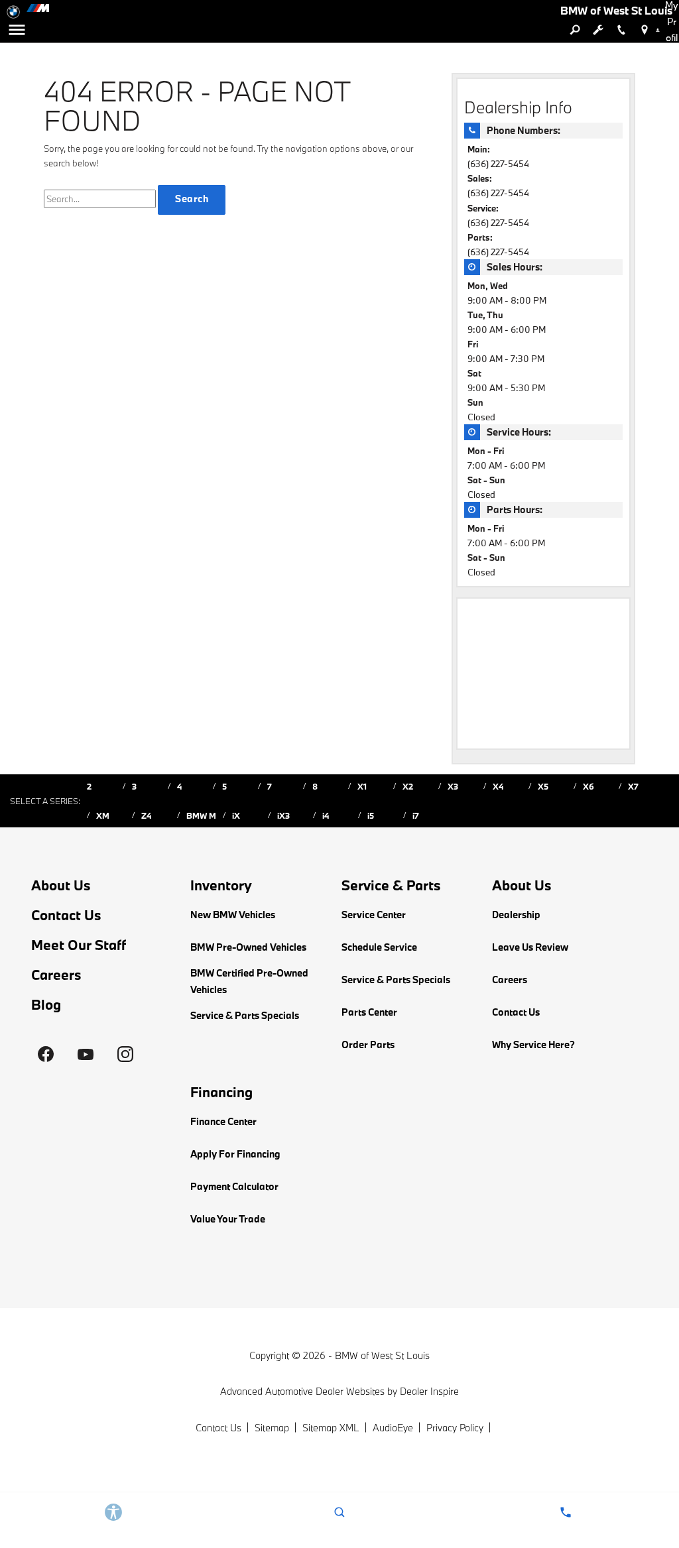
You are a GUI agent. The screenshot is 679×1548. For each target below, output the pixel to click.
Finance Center (223, 1121)
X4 (498, 786)
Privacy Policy (454, 1427)
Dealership (516, 914)
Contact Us (66, 915)
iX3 (283, 815)
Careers (56, 975)
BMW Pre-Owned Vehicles (248, 947)
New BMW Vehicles (232, 914)
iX (236, 815)
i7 (415, 815)
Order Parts (368, 1044)
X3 (453, 786)
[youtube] (85, 1054)
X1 (362, 786)
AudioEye (393, 1427)
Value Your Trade (227, 1219)
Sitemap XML (330, 1427)
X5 (543, 786)
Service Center (373, 914)
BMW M (201, 815)
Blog (46, 1004)
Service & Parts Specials (244, 1015)
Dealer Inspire (429, 1391)
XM (102, 815)
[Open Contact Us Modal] (566, 1512)
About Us (61, 885)
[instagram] (125, 1054)
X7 (633, 786)
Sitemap (272, 1427)
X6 (588, 786)
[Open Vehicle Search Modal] (574, 30)
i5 (370, 815)
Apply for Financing (235, 1154)
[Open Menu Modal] (16, 30)
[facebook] (45, 1054)
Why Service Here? (533, 1044)
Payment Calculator (234, 1186)
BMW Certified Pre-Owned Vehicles (249, 981)
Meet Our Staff (78, 945)
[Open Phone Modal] (621, 30)
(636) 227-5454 (498, 164)
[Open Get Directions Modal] (644, 30)
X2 (407, 786)
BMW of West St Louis (382, 1355)
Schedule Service (379, 947)
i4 (325, 815)
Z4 (146, 815)
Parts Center (369, 1012)
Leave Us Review (530, 947)
